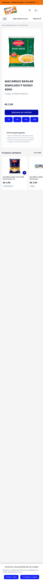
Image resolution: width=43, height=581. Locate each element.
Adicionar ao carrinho (21, 112)
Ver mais (37, 153)
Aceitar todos (11, 577)
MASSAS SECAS (12, 25)
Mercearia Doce (20, 18)
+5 (17, 119)
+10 (25, 119)
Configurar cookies (29, 577)
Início (4, 25)
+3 (9, 119)
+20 (34, 119)
